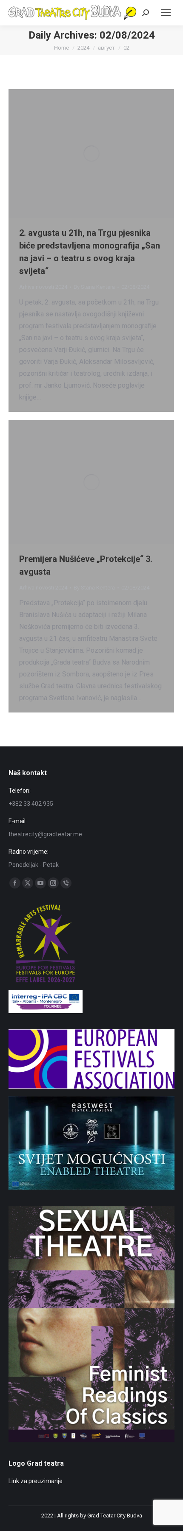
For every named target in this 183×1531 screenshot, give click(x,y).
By (94, 287)
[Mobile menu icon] (165, 12)
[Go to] (91, 1187)
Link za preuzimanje (36, 1481)
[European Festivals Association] (91, 1086)
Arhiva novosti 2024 (43, 287)
